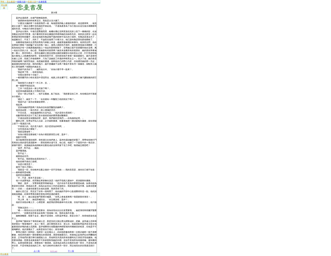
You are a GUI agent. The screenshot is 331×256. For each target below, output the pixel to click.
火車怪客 (42, 2)
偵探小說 (21, 2)
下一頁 (71, 251)
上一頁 (36, 251)
